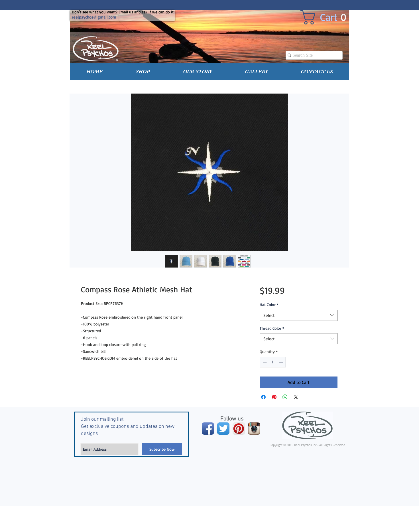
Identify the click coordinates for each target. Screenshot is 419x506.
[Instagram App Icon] (254, 428)
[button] (142, 71)
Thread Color (272, 328)
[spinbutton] (273, 362)
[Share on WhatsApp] (285, 397)
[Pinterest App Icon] (239, 428)
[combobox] (298, 315)
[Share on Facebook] (263, 397)
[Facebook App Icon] (208, 428)
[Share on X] (295, 397)
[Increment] (281, 362)
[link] (327, 17)
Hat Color (269, 304)
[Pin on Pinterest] (274, 397)
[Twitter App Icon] (223, 428)
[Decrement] (264, 362)
